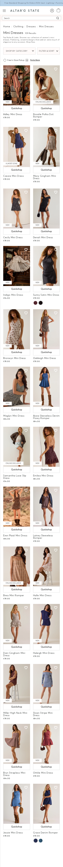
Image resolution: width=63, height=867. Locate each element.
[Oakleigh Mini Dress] (46, 329)
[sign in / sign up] (52, 10)
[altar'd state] (24, 10)
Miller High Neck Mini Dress (15, 714)
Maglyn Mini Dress (13, 415)
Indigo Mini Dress (13, 295)
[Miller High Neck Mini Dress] (16, 684)
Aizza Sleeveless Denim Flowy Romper (46, 417)
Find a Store (35, 60)
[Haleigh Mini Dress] (46, 624)
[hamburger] (4, 10)
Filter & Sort (46, 51)
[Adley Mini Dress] (16, 85)
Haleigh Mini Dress (44, 653)
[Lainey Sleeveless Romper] (46, 507)
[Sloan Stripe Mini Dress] (46, 684)
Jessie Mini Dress (13, 832)
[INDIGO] (35, 840)
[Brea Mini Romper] (16, 566)
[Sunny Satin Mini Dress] (46, 266)
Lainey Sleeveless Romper (43, 536)
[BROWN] (35, 303)
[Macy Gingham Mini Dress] (46, 147)
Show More (32, 850)
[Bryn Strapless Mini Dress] (16, 744)
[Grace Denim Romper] (46, 804)
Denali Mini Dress (43, 237)
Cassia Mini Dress (13, 176)
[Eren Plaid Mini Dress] (16, 507)
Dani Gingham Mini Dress (14, 654)
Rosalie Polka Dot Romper (43, 115)
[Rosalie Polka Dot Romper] (46, 85)
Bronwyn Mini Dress (14, 358)
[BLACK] (40, 303)
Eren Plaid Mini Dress (15, 535)
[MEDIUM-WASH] (40, 840)
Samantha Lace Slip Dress (14, 476)
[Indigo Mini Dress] (16, 266)
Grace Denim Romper (45, 832)
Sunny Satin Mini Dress (46, 295)
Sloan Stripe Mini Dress (43, 714)
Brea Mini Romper (13, 595)
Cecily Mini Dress (13, 237)
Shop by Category (16, 51)
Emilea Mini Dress (43, 475)
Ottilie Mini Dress (43, 772)
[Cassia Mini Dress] (16, 147)
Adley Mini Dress (12, 114)
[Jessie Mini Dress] (16, 804)
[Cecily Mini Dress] (16, 209)
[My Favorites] (26, 69)
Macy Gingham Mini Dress (44, 177)
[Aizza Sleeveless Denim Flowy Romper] (46, 387)
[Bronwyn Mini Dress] (16, 329)
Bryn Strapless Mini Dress (14, 774)
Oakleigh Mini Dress (44, 358)
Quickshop (16, 108)
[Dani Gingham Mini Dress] (16, 624)
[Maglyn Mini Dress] (16, 387)
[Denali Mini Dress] (46, 209)
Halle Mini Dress (42, 595)
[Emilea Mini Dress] (46, 447)
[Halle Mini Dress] (46, 566)
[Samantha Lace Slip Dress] (16, 447)
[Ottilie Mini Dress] (46, 744)
